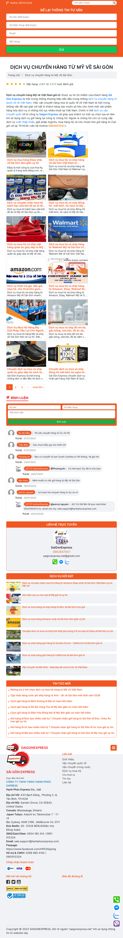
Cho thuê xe (68, 774)
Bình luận (61, 421)
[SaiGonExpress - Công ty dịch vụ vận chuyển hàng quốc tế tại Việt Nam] (12, 748)
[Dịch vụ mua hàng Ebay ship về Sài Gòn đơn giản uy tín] (26, 145)
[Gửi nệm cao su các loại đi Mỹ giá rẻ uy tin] (13, 598)
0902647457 (61, 551)
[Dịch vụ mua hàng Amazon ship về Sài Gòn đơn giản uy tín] (13, 622)
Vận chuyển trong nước (76, 767)
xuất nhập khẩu (25, 122)
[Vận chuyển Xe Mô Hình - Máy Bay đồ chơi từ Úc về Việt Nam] (13, 671)
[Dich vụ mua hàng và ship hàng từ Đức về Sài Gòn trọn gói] (13, 610)
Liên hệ (66, 782)
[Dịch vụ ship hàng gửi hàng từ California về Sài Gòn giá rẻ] (13, 659)
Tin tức (66, 778)
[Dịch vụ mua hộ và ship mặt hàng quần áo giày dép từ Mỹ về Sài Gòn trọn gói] (26, 229)
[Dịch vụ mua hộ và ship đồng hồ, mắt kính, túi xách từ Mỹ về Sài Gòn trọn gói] (68, 187)
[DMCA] (17, 888)
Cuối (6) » (38, 387)
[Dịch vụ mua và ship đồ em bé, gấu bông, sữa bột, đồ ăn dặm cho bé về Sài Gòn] (68, 312)
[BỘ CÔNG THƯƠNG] (15, 895)
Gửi (61, 49)
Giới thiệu (68, 759)
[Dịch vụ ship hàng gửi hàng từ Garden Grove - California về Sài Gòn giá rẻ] (13, 646)
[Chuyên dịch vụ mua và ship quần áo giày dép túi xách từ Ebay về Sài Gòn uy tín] (26, 354)
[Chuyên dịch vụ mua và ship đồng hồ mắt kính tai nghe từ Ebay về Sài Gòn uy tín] (68, 354)
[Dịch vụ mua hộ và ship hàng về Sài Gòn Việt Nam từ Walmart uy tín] (68, 145)
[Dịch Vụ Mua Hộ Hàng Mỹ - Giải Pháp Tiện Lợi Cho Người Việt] (26, 312)
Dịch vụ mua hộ (71, 770)
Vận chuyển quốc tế (74, 763)
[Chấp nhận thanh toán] (19, 868)
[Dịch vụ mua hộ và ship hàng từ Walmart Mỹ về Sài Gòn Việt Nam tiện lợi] (68, 229)
